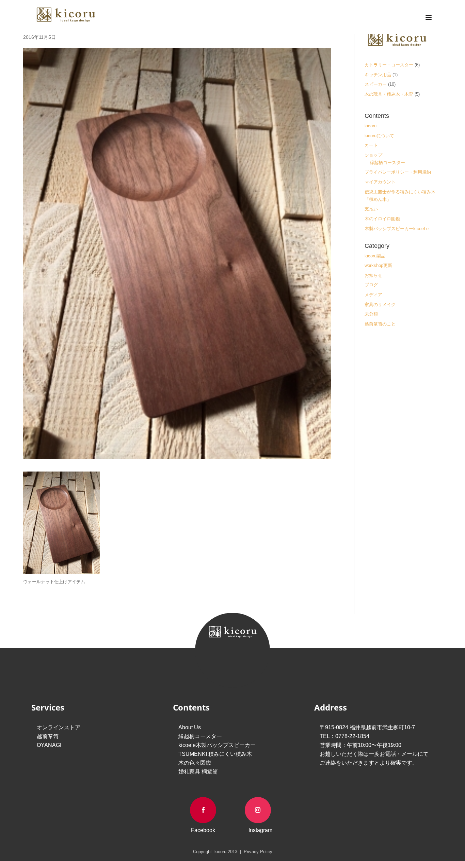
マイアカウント (380, 182)
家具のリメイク (380, 304)
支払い (371, 208)
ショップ (373, 155)
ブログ (371, 284)
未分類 (371, 314)
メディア (373, 294)
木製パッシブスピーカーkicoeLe (397, 228)
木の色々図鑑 (194, 763)
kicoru (370, 125)
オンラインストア (58, 727)
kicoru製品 (375, 255)
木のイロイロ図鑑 (382, 218)
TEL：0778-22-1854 (344, 736)
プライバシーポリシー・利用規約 (398, 172)
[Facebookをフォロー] (203, 810)
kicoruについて (379, 135)
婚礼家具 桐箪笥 (198, 772)
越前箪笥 (48, 736)
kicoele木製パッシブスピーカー (217, 745)
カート (371, 145)
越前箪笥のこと (380, 323)
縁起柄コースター (387, 162)
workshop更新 (378, 265)
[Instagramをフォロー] (258, 810)
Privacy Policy (257, 851)
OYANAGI (49, 745)
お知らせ (373, 275)
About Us (189, 727)
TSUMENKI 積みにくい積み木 (215, 754)
